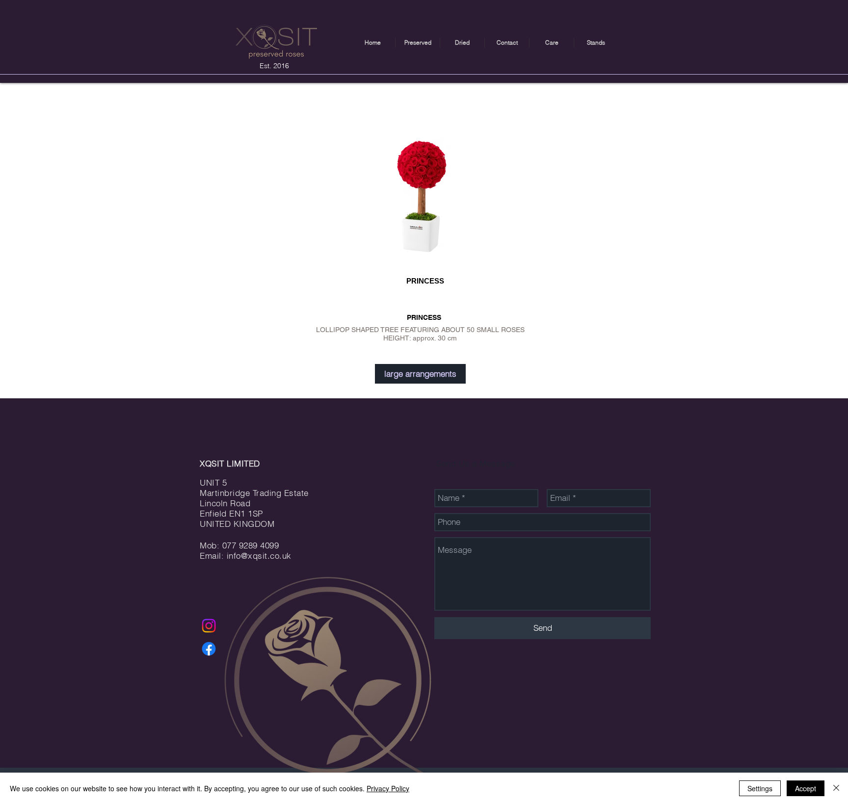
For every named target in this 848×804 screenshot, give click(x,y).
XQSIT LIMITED (230, 463)
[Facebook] (209, 649)
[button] (417, 43)
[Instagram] (209, 626)
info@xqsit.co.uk (259, 555)
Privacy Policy (388, 788)
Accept (805, 788)
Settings (759, 788)
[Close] (836, 788)
